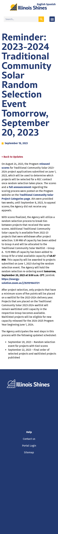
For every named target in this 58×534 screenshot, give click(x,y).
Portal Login (29, 445)
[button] (52, 19)
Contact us (29, 438)
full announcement (20, 187)
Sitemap (29, 452)
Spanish (51, 4)
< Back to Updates (12, 156)
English (41, 4)
